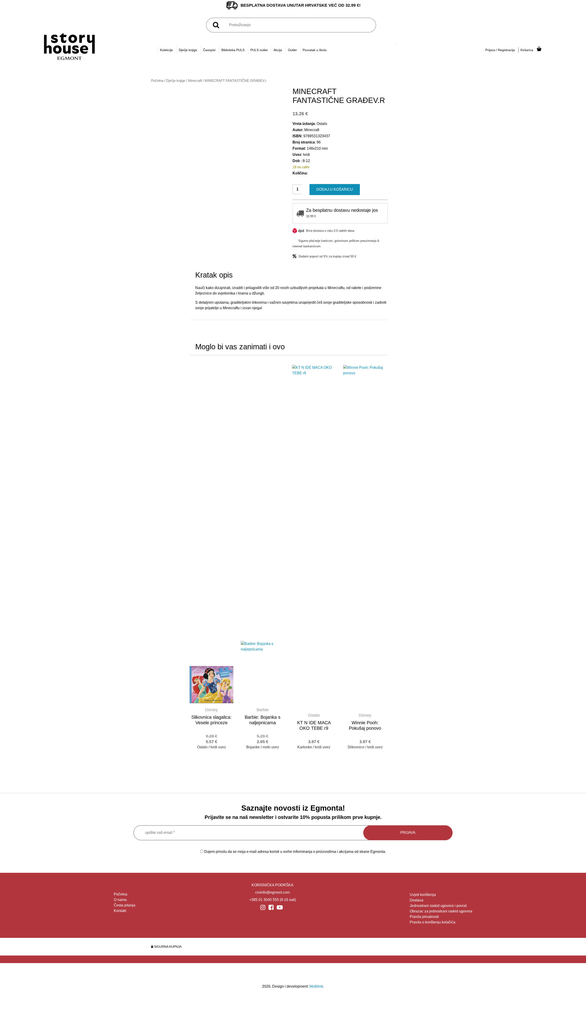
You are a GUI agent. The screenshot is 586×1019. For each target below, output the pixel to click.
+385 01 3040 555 (264, 900)
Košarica (527, 50)
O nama (120, 900)
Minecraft (195, 81)
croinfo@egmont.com (272, 892)
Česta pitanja (124, 905)
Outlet (292, 50)
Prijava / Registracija (500, 50)
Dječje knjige (188, 50)
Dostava (416, 900)
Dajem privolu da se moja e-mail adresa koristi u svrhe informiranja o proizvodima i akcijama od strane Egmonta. (294, 852)
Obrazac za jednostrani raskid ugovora (441, 911)
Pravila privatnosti (424, 917)
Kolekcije (166, 50)
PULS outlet (259, 50)
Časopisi (209, 50)
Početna (157, 81)
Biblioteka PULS (232, 50)
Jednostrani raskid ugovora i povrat (438, 906)
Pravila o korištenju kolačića (432, 922)
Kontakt (120, 911)
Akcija (278, 50)
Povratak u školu (315, 50)
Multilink (316, 986)
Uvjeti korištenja (423, 895)
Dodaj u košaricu (334, 189)
